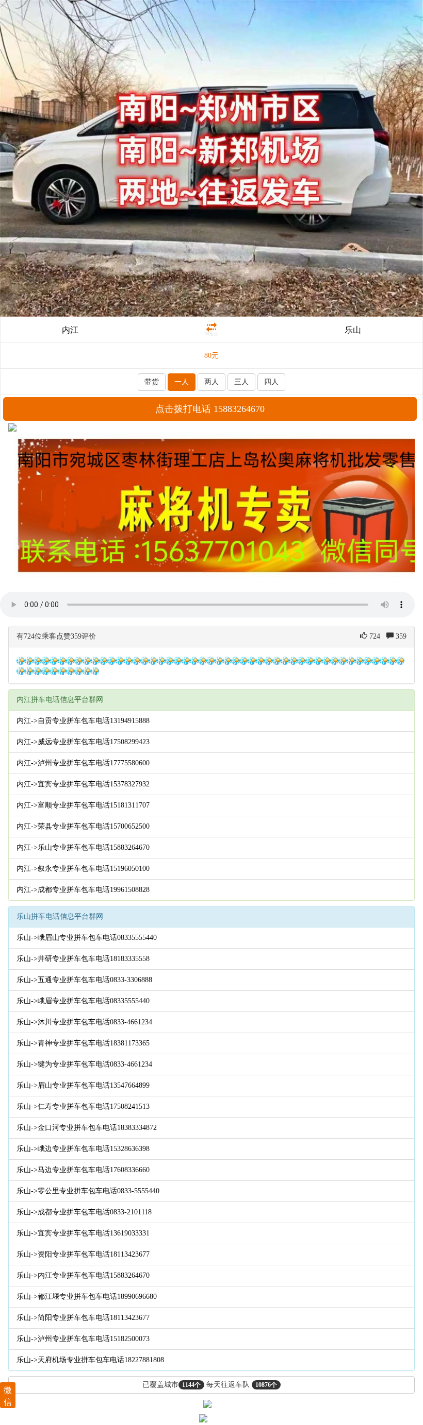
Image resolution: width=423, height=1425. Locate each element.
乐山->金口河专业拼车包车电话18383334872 (87, 1127)
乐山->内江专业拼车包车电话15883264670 (83, 1275)
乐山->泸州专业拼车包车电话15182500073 (83, 1339)
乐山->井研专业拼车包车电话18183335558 (83, 959)
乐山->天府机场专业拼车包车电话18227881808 (90, 1360)
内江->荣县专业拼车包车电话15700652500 (83, 826)
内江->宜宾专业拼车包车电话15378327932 (83, 784)
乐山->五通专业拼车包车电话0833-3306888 (84, 980)
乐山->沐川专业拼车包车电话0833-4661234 (84, 1022)
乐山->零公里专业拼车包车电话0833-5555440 (88, 1191)
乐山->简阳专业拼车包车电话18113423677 (83, 1317)
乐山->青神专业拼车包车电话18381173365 (83, 1043)
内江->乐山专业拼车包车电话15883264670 (83, 847)
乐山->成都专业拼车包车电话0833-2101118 (84, 1212)
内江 (70, 329)
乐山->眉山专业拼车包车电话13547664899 (83, 1085)
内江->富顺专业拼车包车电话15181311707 (83, 805)
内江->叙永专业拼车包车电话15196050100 (83, 868)
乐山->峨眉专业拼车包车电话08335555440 (83, 1001)
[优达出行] (211, 158)
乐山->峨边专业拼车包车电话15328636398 (83, 1149)
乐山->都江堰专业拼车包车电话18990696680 (87, 1296)
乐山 (353, 329)
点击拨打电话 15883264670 (210, 409)
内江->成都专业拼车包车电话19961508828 (83, 890)
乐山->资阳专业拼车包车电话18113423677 (83, 1254)
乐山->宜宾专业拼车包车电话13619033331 (83, 1233)
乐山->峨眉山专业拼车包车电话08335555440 (87, 937)
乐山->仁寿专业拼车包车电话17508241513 (83, 1106)
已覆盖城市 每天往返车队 (209, 1384)
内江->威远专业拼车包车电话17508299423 (83, 742)
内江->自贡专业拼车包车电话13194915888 (83, 721)
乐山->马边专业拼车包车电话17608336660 (83, 1170)
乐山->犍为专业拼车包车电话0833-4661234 (84, 1064)
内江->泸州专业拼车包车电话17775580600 (83, 763)
